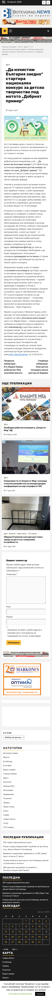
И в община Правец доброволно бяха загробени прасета (13, 367)
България (7, 765)
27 (12, 942)
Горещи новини (10, 774)
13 (12, 931)
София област (22, 533)
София (6, 815)
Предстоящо (9, 807)
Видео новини (9, 770)
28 (19, 942)
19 (6, 937)
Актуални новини (10, 753)
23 (33, 937)
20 (12, 937)
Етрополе (12, 533)
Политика (7, 798)
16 (33, 931)
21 (19, 937)
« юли (5, 949)
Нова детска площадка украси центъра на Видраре (38, 367)
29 (26, 942)
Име (8, 606)
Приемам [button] (40, 994)
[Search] (48, 31)
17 (39, 931)
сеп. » (14, 949)
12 (6, 931)
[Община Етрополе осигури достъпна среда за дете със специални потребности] (26, 513)
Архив (7, 733)
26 (6, 942)
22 (26, 937)
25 (46, 937)
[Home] (4, 31)
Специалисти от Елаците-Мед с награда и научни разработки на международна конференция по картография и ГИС (25, 483)
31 (39, 942)
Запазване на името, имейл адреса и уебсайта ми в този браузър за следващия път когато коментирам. (24, 633)
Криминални (8, 794)
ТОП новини (32, 533)
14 (19, 931)
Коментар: (11, 574)
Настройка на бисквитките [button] (20, 994)
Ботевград (7, 761)
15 (26, 931)
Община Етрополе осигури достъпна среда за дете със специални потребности (23, 539)
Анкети (6, 757)
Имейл (9, 617)
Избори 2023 (8, 786)
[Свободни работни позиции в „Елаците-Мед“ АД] (26, 404)
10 (39, 926)
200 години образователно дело (17, 842)
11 (46, 926)
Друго (8, 65)
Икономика (8, 790)
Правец (6, 802)
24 (39, 937)
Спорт (5, 823)
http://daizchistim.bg (18, 354)
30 (33, 942)
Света (5, 811)
